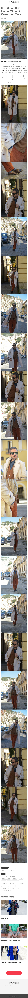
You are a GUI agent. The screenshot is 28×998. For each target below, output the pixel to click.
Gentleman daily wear (11, 6)
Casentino (4, 876)
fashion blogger (6, 878)
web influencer (5, 890)
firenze (15, 878)
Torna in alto (14, 990)
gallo (21, 878)
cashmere (12, 876)
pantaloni (4, 883)
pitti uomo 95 (21, 883)
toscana (4, 888)
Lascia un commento (14, 973)
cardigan (17, 874)
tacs (19, 885)
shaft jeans (5, 885)
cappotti (10, 874)
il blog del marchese (13, 881)
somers (13, 885)
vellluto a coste (13, 888)
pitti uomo (12, 883)
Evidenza (3, 6)
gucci (3, 881)
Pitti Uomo (4, 61)
